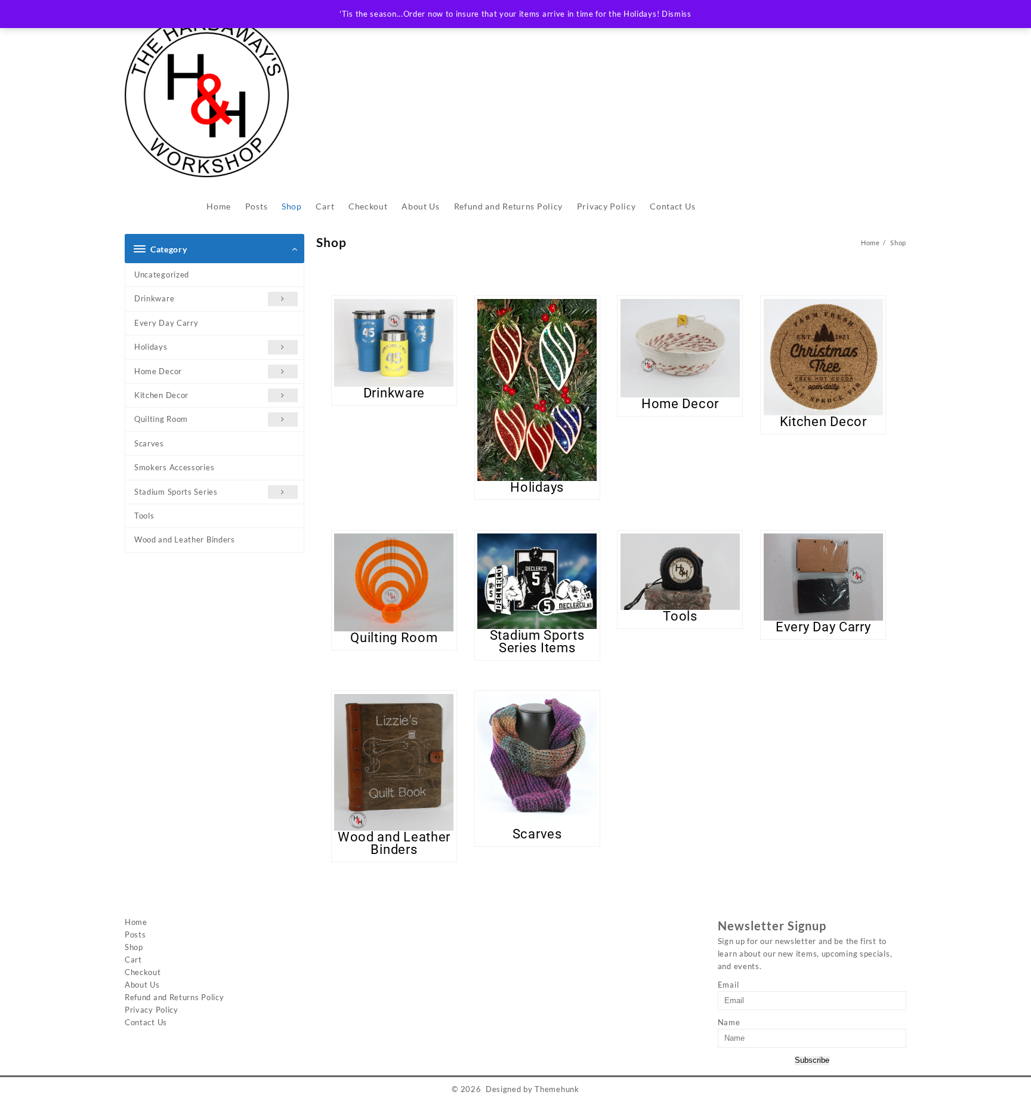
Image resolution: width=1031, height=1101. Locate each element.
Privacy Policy (151, 1009)
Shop (134, 947)
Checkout (143, 972)
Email (728, 984)
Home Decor (158, 371)
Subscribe (812, 1060)
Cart (133, 959)
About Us (142, 984)
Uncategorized (161, 274)
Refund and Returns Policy (174, 997)
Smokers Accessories (174, 467)
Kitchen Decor (161, 395)
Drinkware (154, 298)
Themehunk (557, 1089)
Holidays (151, 346)
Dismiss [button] (677, 13)
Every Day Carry (166, 323)
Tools (144, 515)
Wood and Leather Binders (184, 539)
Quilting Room (161, 419)
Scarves (149, 443)
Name (729, 1022)
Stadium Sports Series (176, 491)
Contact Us (146, 1022)
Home (136, 922)
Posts (135, 934)
